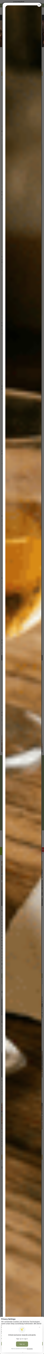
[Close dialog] (39, 5)
